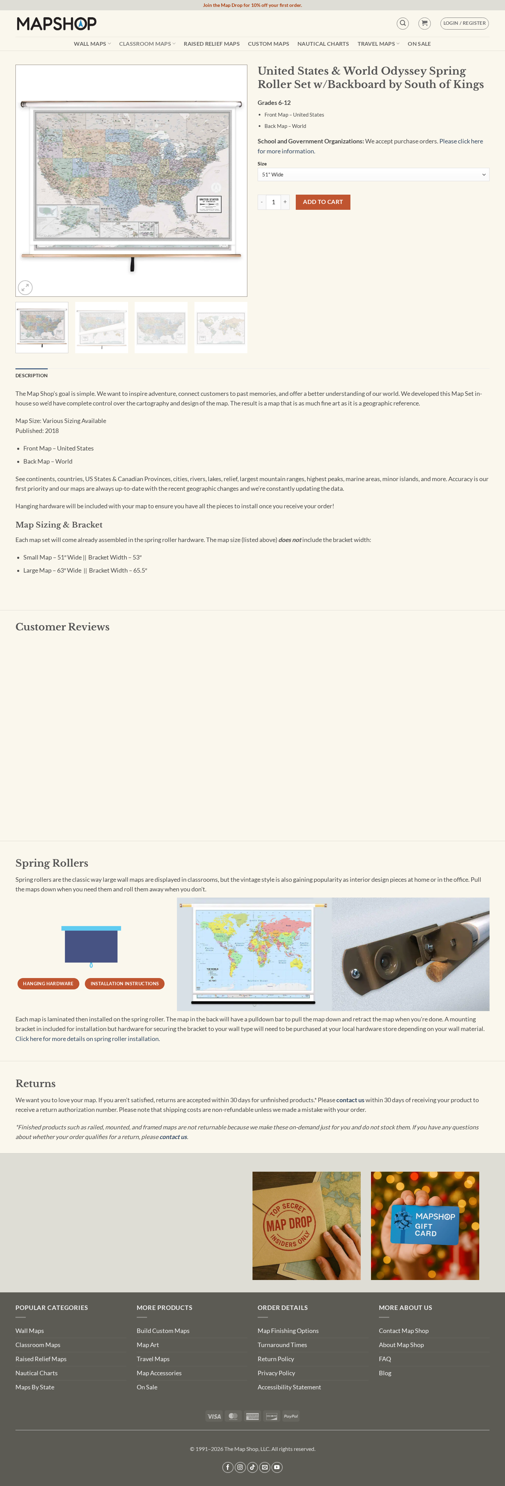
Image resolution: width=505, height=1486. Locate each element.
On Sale (419, 43)
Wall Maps (90, 43)
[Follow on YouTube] (277, 1467)
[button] (424, 24)
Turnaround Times (282, 1344)
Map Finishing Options (288, 1330)
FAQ (385, 1359)
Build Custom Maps (163, 1330)
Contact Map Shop (404, 1330)
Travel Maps (376, 43)
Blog (385, 1373)
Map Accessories (159, 1373)
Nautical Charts (323, 43)
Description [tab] (31, 375)
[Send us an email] (264, 1467)
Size (262, 163)
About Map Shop (401, 1344)
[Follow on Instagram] (240, 1467)
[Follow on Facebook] (228, 1467)
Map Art (148, 1344)
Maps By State (34, 1387)
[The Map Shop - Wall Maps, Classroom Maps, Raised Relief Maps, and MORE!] (56, 23)
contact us (350, 1100)
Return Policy (276, 1359)
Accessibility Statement (289, 1387)
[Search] (403, 24)
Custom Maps (269, 43)
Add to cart (323, 201)
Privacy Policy (276, 1373)
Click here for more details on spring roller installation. (87, 1038)
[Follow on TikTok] (252, 1467)
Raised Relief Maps (212, 43)
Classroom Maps (145, 43)
